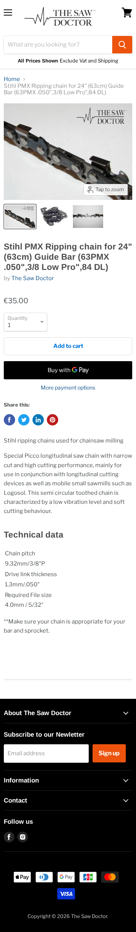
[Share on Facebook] (9, 419)
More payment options (68, 388)
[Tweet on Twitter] (23, 419)
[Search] (122, 44)
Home (12, 79)
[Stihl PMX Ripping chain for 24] (20, 216)
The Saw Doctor (32, 278)
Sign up (109, 753)
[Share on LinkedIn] (38, 419)
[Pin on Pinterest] (52, 419)
